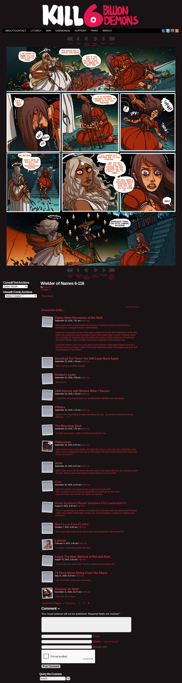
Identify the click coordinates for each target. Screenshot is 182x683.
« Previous (69, 603)
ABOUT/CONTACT (15, 30)
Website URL (100, 646)
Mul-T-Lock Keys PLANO (71, 524)
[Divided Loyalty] (47, 379)
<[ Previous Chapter (87, 276)
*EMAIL (105, 641)
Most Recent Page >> (112, 276)
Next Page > (104, 276)
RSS (177, 30)
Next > (103, 44)
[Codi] (47, 491)
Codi (58, 481)
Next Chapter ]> (95, 44)
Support (81, 30)
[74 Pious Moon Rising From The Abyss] (47, 577)
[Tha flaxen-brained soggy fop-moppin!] (91, 264)
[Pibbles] (47, 411)
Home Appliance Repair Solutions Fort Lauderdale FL (91, 503)
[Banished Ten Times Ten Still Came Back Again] (47, 362)
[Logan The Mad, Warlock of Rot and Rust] (47, 561)
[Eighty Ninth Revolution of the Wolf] (47, 322)
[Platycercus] (47, 446)
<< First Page (70, 276)
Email (172, 30)
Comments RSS (132, 307)
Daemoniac (62, 30)
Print (94, 30)
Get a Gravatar (111, 641)
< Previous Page (78, 276)
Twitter (168, 30)
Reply (87, 321)
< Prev (78, 44)
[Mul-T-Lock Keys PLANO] (47, 533)
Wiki (48, 30)
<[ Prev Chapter (87, 44)
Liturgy (36, 30)
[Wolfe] (47, 467)
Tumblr (163, 30)
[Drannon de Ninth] (47, 593)
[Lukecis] (47, 544)
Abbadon (47, 287)
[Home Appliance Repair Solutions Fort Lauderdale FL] (47, 512)
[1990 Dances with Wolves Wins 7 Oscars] (47, 395)
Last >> (112, 44)
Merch (107, 30)
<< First (70, 44)
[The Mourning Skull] (47, 430)
